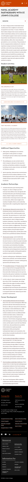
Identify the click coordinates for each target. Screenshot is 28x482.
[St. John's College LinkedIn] (10, 434)
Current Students (6, 469)
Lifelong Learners (19, 462)
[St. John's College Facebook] (2, 434)
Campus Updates (18, 449)
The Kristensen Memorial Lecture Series (13, 209)
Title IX (4, 451)
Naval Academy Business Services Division (13, 300)
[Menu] (22, 3)
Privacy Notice (6, 448)
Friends (16, 464)
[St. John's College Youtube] (6, 434)
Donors (4, 464)
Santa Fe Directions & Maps (20, 418)
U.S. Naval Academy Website (14, 143)
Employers (17, 470)
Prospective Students (5, 472)
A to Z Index (17, 447)
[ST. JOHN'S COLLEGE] (6, 4)
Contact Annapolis (5, 421)
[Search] (26, 3)
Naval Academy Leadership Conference (13, 362)
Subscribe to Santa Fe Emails (21, 423)
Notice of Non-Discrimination (18, 444)
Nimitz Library (20, 266)
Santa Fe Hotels (18, 426)
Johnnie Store (18, 454)
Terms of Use (5, 446)
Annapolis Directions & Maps (7, 418)
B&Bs (11, 427)
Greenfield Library (9, 266)
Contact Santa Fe (18, 421)
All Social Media (16, 434)
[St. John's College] (14, 390)
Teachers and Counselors (18, 467)
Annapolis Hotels (4, 427)
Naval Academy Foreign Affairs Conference (14, 338)
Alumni (4, 462)
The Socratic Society (8, 237)
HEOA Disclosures (6, 453)
